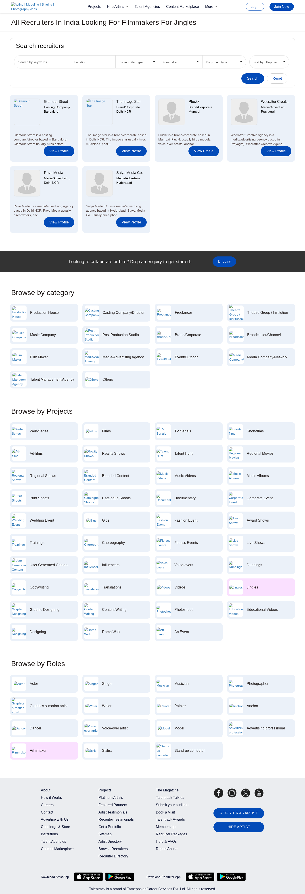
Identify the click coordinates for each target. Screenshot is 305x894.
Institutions (49, 834)
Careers (47, 805)
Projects (94, 6)
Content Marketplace (182, 6)
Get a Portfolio (109, 827)
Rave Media (53, 173)
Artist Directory (110, 841)
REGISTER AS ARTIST (239, 813)
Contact (47, 812)
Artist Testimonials (112, 812)
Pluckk (194, 101)
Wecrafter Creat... (274, 101)
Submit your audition (172, 805)
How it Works (51, 797)
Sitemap (105, 834)
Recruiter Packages (171, 834)
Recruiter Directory (113, 856)
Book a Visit (165, 812)
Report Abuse (167, 849)
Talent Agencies (147, 6)
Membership (165, 827)
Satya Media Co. (129, 173)
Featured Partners (112, 805)
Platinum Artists (110, 797)
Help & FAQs (166, 841)
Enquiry (224, 261)
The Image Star (128, 101)
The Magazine (167, 790)
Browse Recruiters (113, 849)
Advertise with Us (55, 819)
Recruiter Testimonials (116, 819)
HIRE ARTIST (239, 827)
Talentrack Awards (170, 819)
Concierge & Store (55, 827)
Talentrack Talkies (170, 797)
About (45, 790)
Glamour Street (56, 101)
